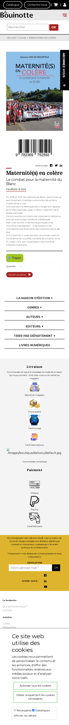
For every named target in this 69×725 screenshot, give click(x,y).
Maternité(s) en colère (42, 37)
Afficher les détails (25, 715)
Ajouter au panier (17, 274)
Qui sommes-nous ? (15, 606)
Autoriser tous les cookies (35, 685)
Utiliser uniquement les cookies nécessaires (35, 696)
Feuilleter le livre (16, 189)
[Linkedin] (61, 166)
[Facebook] (51, 166)
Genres (34, 307)
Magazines (9, 627)
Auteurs (34, 317)
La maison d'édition (34, 298)
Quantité (11, 266)
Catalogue (12, 4)
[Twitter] (56, 166)
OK (53, 27)
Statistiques (42, 710)
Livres (22, 37)
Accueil (11, 37)
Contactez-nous (37, 4)
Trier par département (34, 336)
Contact (8, 610)
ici (40, 556)
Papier (16, 258)
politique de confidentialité (34, 547)
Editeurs (34, 326)
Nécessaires (24, 710)
